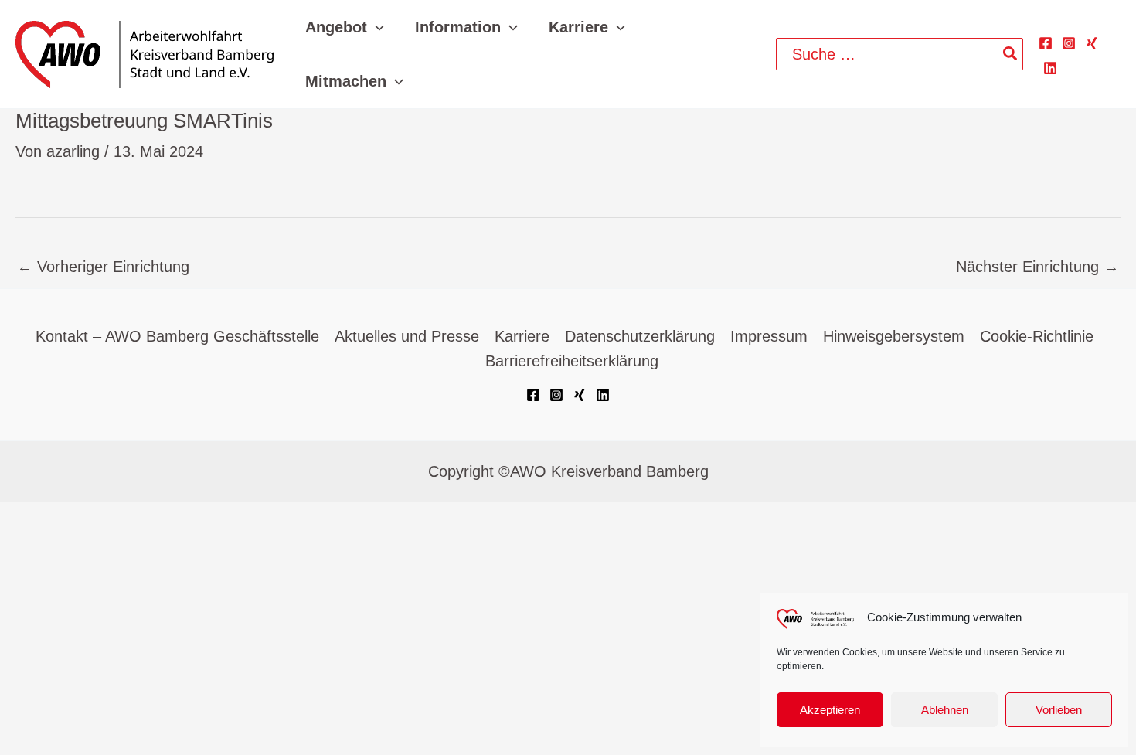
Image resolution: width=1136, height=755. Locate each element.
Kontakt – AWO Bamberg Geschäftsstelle (177, 336)
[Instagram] (1069, 43)
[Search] (1011, 54)
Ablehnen (944, 709)
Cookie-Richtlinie (1036, 336)
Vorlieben (1059, 709)
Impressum (769, 336)
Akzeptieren (830, 709)
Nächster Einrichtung (1037, 266)
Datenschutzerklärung (640, 336)
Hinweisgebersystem (893, 336)
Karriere (522, 336)
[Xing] (1092, 43)
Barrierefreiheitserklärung (571, 360)
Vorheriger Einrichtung (103, 266)
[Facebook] (1046, 43)
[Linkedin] (1050, 68)
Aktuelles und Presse (407, 336)
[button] (375, 27)
